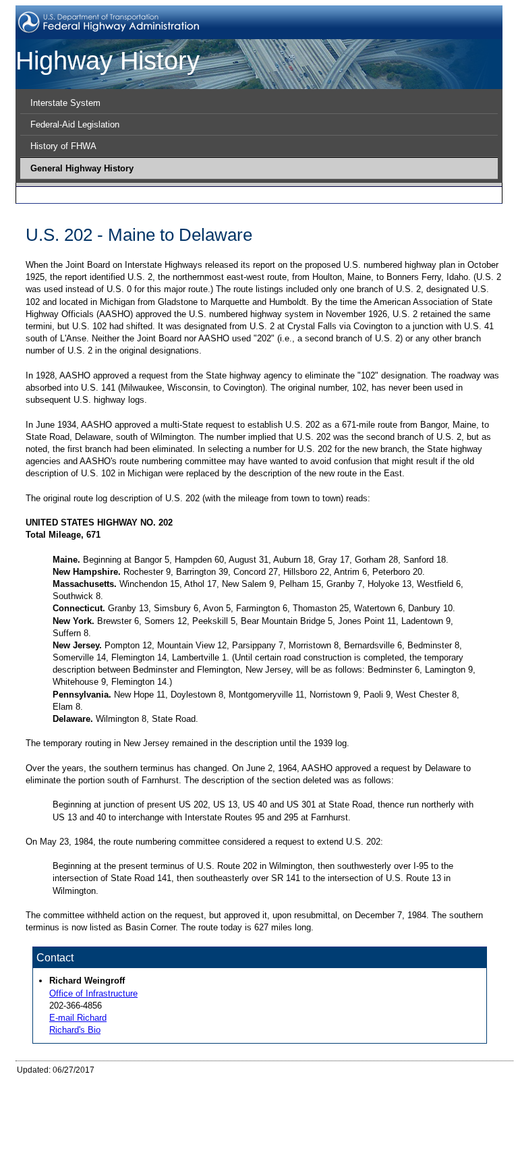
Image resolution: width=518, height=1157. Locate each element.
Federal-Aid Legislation (74, 124)
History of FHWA (63, 146)
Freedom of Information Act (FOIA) (263, 1089)
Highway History (108, 60)
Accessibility (370, 1089)
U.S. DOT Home (157, 1111)
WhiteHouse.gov (280, 1111)
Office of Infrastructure (93, 993)
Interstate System (65, 103)
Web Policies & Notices (453, 1089)
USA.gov (218, 1111)
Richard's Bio (74, 1030)
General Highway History (82, 168)
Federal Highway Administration (72, 1132)
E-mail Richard (78, 1018)
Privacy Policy (151, 1089)
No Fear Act (147, 1100)
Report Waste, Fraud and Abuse (249, 1100)
